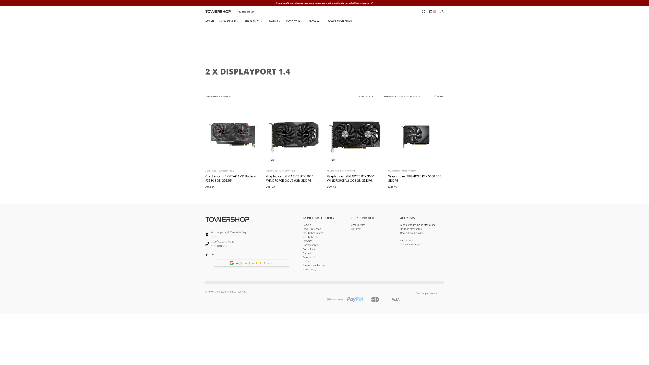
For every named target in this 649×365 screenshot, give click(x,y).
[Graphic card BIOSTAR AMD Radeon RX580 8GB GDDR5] (233, 135)
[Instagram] (213, 254)
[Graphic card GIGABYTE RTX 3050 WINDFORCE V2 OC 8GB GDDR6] (355, 135)
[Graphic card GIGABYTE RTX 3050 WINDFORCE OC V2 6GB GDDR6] (294, 135)
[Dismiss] (372, 3)
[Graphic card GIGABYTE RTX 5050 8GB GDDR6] (416, 135)
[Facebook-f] (206, 254)
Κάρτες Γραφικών (226, 171)
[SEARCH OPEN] (424, 12)
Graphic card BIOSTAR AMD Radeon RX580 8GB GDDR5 (230, 178)
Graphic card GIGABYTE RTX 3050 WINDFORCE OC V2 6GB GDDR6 (289, 178)
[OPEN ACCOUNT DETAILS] (442, 12)
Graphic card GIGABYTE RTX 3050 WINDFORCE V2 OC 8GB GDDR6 (350, 178)
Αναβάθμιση (211, 171)
